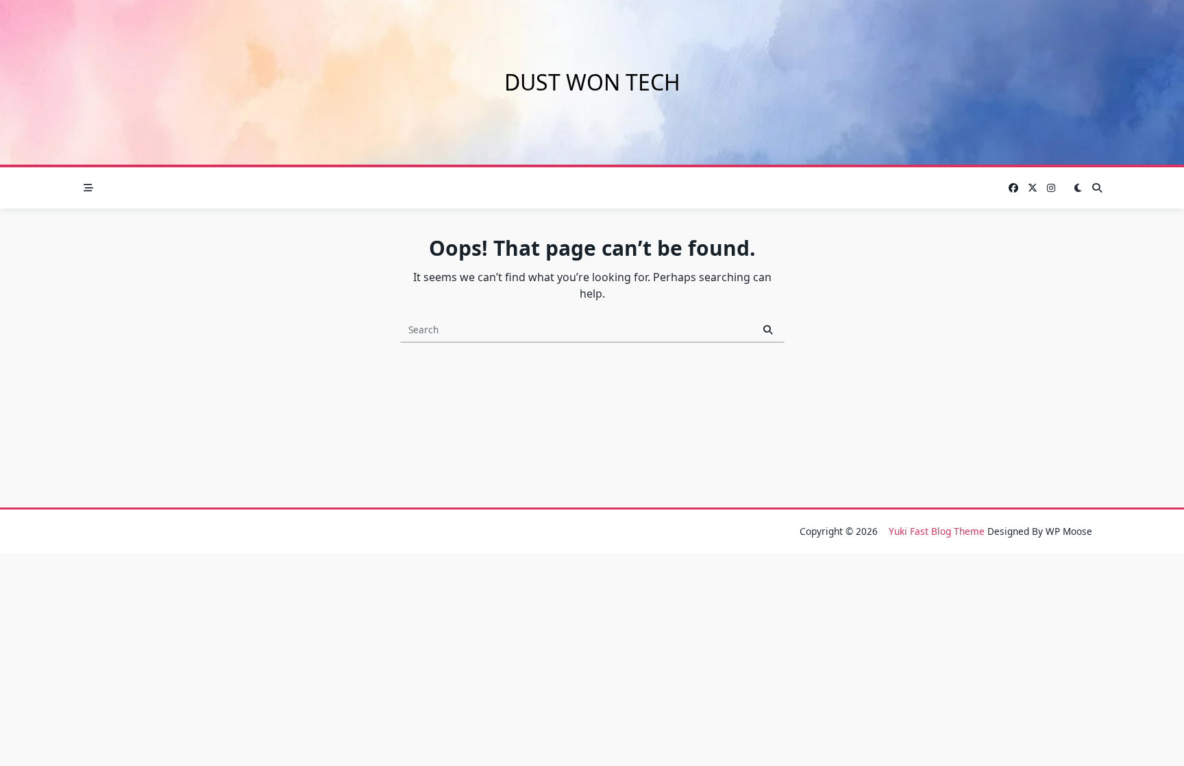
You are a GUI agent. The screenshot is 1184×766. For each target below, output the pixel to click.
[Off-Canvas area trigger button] (88, 188)
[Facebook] (1013, 188)
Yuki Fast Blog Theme (937, 531)
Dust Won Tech (592, 82)
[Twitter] (1032, 188)
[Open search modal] (1097, 188)
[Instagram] (1051, 188)
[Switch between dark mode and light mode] (1078, 188)
